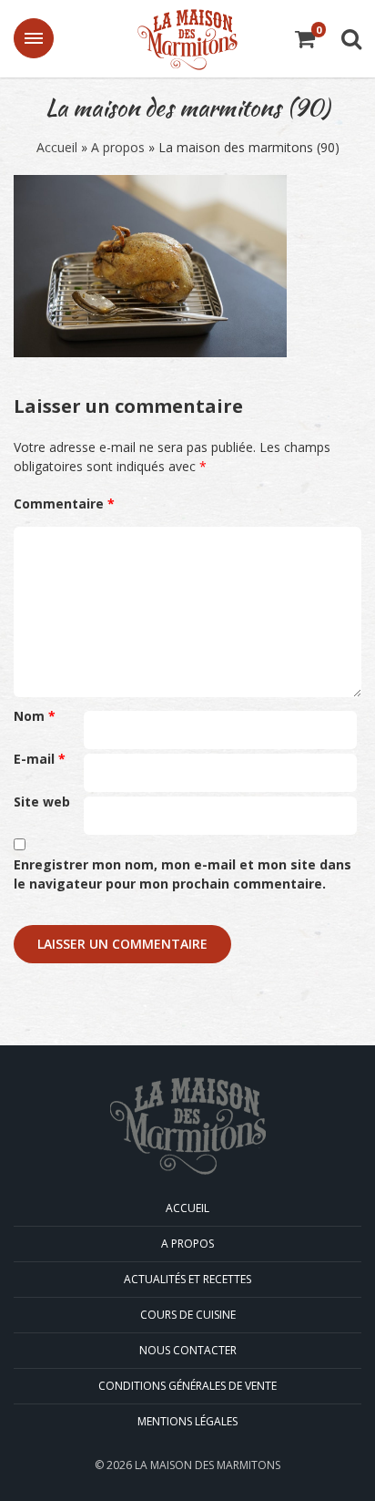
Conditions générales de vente (187, 1385)
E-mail (40, 758)
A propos (118, 147)
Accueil (56, 147)
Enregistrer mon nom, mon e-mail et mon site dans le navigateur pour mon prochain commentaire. (182, 874)
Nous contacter (188, 1350)
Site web (42, 801)
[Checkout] (305, 41)
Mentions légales (187, 1421)
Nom (35, 716)
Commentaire (64, 503)
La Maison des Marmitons (187, 39)
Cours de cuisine (188, 1314)
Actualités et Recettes (187, 1279)
